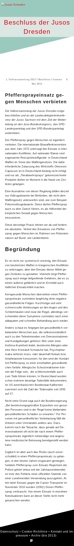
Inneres (57, 79)
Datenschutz (9, 531)
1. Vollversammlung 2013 (21, 79)
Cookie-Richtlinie (34, 531)
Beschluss (44, 79)
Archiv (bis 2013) (43, 535)
